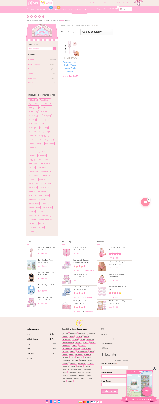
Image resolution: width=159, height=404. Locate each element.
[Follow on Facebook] (28, 16)
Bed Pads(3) (33, 112)
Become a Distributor (104, 3)
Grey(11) (32, 160)
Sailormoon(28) (34, 207)
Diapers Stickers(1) (35, 144)
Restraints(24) (34, 203)
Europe (49, 3)
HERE (62, 20)
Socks (70, 9)
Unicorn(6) (32, 223)
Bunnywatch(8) (44, 132)
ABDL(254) (33, 100)
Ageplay (57, 9)
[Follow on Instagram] (35, 16)
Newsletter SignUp (116, 3)
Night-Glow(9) (33, 175)
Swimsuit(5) (46, 215)
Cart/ (111, 9)
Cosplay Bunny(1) (35, 140)
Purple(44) (32, 199)
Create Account (93, 3)
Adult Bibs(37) (45, 100)
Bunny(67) (32, 132)
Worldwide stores (127, 3)
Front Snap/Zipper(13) (37, 152)
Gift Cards (104, 348)
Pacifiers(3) (33, 187)
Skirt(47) (32, 211)
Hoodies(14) (33, 163)
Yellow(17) (32, 231)
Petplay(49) (42, 191)
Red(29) (42, 199)
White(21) (32, 227)
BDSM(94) (32, 108)
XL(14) (41, 227)
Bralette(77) (33, 128)
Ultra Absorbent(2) (45, 219)
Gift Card (29, 358)
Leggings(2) (42, 167)
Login (99, 9)
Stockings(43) (34, 215)
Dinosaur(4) (49, 144)
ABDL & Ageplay (32, 339)
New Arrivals (41, 9)
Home (32, 9)
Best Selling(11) (34, 116)
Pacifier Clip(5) (46, 183)
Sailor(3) (45, 203)
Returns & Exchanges (108, 339)
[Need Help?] (145, 202)
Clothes (50, 9)
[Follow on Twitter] (31, 16)
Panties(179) (44, 187)
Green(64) (42, 155)
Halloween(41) (43, 160)
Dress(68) (32, 148)
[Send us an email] (39, 16)
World (35, 3)
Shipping (104, 334)
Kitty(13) (32, 167)
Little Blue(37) (46, 171)
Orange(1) (32, 179)
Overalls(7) (43, 179)
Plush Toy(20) (44, 195)
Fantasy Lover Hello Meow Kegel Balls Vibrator (70, 67)
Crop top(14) (49, 140)
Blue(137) (32, 120)
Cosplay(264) (44, 136)
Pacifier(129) (33, 183)
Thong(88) (32, 219)
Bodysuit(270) (44, 120)
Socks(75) (41, 211)
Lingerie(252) (33, 171)
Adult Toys (78, 9)
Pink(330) (32, 195)
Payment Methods (107, 343)
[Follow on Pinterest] (43, 16)
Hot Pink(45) (45, 163)
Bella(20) (44, 112)
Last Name (106, 381)
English (125, 9)
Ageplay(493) (33, 104)
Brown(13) (44, 128)
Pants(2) (32, 191)
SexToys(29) (47, 207)
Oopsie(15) (46, 175)
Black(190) (47, 116)
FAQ (85, 9)
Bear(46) (42, 108)
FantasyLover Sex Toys (82, 25)
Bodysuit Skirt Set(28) (36, 124)
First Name (106, 373)
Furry (64, 9)
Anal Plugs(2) (46, 104)
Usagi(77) (42, 223)
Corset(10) (32, 136)
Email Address (109, 364)
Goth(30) (32, 155)
